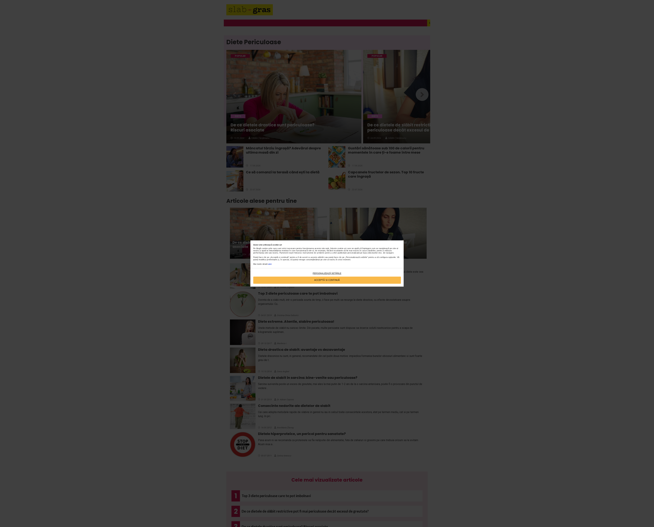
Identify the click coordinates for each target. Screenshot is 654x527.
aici (270, 264)
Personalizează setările (327, 273)
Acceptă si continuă (327, 280)
